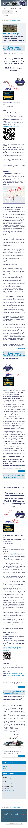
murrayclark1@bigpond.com (15, 673)
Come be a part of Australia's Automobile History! (14, 692)
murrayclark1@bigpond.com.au (11, 778)
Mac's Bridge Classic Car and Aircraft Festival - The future (14, 354)
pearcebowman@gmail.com (17, 675)
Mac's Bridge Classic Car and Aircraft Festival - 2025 (14, 48)
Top (3, 817)
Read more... (22, 348)
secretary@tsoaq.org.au (18, 678)
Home (9, 20)
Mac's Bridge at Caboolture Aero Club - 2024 (13, 476)
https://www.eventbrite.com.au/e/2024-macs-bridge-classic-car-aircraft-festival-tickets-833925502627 (13, 648)
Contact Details (8, 773)
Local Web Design (16, 814)
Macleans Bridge (16, 20)
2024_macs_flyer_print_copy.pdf (13, 554)
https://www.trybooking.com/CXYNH (11, 126)
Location (5, 766)
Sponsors (5, 768)
